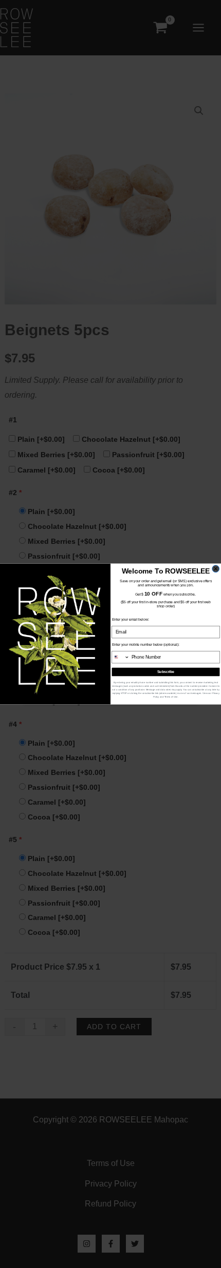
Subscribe (166, 671)
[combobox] (121, 657)
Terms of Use (171, 697)
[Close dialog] (215, 568)
